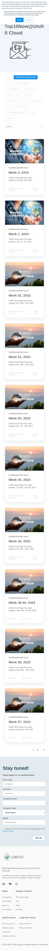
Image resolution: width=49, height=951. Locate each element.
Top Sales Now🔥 (22, 897)
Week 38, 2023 (11, 630)
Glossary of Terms (8, 936)
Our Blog (19, 909)
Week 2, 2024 (10, 140)
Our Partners (12, 89)
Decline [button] (29, 20)
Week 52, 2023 (11, 263)
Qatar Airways (22, 107)
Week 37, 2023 (11, 690)
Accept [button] (19, 20)
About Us (5, 905)
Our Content (6, 901)
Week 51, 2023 (11, 325)
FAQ (17, 901)
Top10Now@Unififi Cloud (26, 77)
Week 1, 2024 (10, 202)
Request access (8, 928)
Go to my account (8, 924)
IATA (22, 101)
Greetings (11, 101)
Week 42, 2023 (11, 509)
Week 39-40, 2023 (12, 570)
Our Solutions (7, 897)
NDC (8, 107)
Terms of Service (25, 924)
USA (33, 112)
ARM (8, 95)
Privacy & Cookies (25, 928)
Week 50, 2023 (11, 386)
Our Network (22, 83)
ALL (8, 77)
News (9, 83)
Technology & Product (16, 112)
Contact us (6, 932)
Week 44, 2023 (11, 448)
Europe (29, 95)
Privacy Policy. (8, 831)
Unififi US (10, 118)
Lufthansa (35, 101)
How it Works (7, 909)
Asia (18, 95)
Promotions (29, 89)
